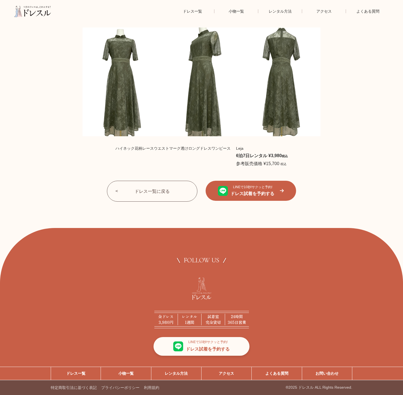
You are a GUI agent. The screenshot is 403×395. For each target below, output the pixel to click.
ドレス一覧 (76, 373)
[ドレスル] (32, 11)
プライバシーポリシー (120, 387)
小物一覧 (126, 373)
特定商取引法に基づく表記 (74, 387)
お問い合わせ (327, 373)
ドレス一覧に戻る (152, 191)
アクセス (226, 373)
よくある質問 (276, 373)
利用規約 (151, 387)
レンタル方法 (176, 373)
